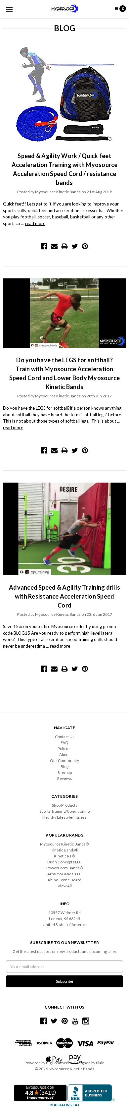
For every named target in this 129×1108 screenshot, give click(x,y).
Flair (100, 1062)
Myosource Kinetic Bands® (64, 844)
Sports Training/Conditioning (64, 811)
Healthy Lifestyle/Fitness (64, 817)
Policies (64, 748)
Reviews (64, 778)
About (64, 754)
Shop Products (64, 805)
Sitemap (65, 772)
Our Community (64, 760)
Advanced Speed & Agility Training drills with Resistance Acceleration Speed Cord (64, 596)
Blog (64, 766)
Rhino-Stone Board (64, 879)
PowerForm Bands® (64, 867)
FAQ (64, 742)
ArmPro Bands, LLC (64, 873)
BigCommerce (59, 1062)
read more (35, 223)
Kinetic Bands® (64, 849)
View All (65, 885)
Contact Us (64, 736)
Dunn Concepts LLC (64, 861)
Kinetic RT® (64, 855)
